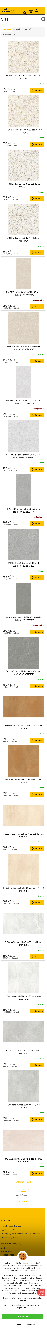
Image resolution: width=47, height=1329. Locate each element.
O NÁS (3, 1248)
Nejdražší (28, 29)
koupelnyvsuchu (11, 1237)
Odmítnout (31, 1324)
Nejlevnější (17, 29)
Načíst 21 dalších (23, 1182)
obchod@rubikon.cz (13, 1226)
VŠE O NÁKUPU (7, 1251)
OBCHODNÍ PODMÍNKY (9, 1255)
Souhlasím (24, 1316)
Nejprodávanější (9, 34)
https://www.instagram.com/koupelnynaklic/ (22, 1234)
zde (25, 1300)
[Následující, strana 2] (23, 1189)
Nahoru (24, 1201)
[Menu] (43, 19)
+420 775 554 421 (11, 1230)
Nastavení (17, 1324)
